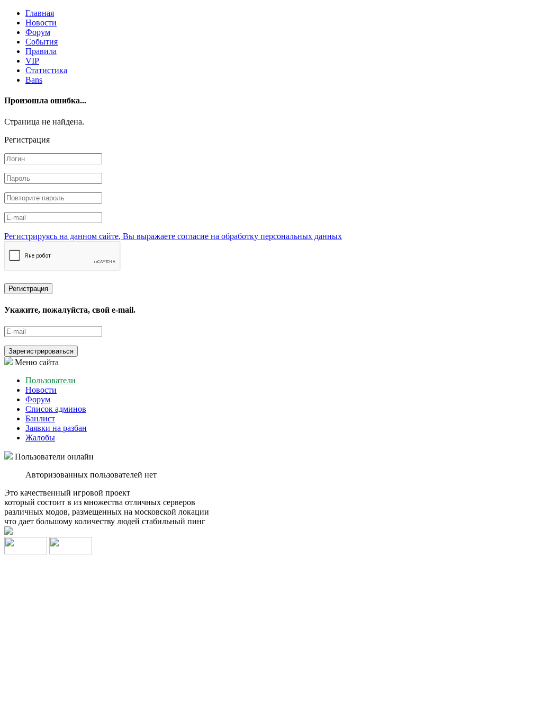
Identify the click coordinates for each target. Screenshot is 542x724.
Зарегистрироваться (41, 351)
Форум (37, 32)
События (41, 41)
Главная (39, 12)
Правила (41, 51)
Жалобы (40, 437)
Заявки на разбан (56, 427)
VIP (32, 60)
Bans (33, 79)
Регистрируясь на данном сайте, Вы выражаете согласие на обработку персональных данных (173, 236)
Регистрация (28, 289)
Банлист (40, 418)
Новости (41, 22)
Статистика (46, 70)
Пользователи (50, 380)
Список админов (55, 408)
